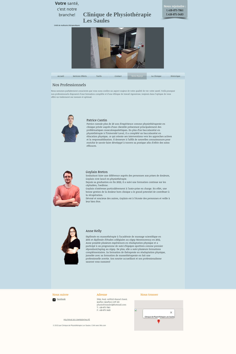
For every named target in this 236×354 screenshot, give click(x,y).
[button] (118, 48)
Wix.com (103, 325)
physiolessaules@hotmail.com (111, 304)
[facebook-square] (54, 299)
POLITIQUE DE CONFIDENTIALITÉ (77, 320)
